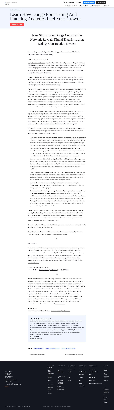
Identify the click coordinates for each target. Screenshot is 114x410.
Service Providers (50, 392)
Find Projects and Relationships (61, 370)
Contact (6, 386)
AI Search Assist (71, 369)
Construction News (93, 371)
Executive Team (106, 381)
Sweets (81, 377)
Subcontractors (51, 384)
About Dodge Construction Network (106, 375)
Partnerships (92, 377)
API (68, 374)
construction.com (60, 304)
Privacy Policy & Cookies (48, 406)
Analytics (70, 371)
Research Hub (92, 369)
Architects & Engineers (50, 388)
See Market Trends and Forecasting (60, 382)
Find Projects (101, 2)
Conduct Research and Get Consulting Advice (61, 389)
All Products (82, 386)
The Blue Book (82, 371)
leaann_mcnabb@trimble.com (48, 270)
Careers (105, 385)
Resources (106, 395)
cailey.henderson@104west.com (60, 311)
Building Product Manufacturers (51, 372)
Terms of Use (58, 406)
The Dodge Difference (106, 369)
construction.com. (47, 227)
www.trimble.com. (33, 263)
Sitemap (105, 402)
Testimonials (106, 392)
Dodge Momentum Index (52, 348)
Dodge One (82, 369)
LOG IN (78, 2)
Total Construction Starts (68, 348)
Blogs (90, 374)
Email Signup (92, 380)
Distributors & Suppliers (51, 376)
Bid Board (81, 374)
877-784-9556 (70, 2)
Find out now (17, 24)
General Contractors (50, 381)
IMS (80, 380)
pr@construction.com (36, 338)
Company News (38, 348)
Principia (81, 383)
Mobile (69, 380)
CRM (69, 377)
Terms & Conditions (66, 406)
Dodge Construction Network (36, 63)
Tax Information (106, 388)
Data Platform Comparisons (95, 383)
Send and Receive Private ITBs (61, 376)
